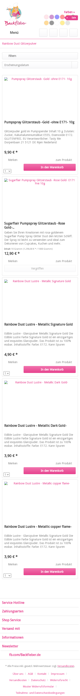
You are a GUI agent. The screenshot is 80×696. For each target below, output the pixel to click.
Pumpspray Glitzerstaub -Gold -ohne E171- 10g (39, 122)
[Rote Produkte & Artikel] (62, 17)
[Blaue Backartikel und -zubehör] (57, 17)
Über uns (18, 673)
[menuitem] (10, 33)
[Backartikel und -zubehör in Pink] (46, 17)
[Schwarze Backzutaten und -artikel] (51, 23)
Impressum (57, 673)
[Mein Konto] (63, 33)
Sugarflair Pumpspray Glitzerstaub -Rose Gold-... (34, 225)
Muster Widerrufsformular (38, 686)
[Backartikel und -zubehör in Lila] (51, 17)
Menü (14, 32)
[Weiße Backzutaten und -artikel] (57, 23)
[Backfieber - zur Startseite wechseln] (15, 14)
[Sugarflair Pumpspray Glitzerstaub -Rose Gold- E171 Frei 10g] (40, 196)
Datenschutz (38, 680)
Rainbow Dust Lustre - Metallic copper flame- (38, 527)
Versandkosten (65, 666)
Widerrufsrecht (59, 680)
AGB (30, 673)
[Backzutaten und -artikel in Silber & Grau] (67, 23)
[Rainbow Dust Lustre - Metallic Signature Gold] (40, 298)
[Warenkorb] (73, 33)
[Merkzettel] (53, 33)
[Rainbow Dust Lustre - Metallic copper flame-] (40, 500)
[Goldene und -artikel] (62, 23)
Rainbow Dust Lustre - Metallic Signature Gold (38, 324)
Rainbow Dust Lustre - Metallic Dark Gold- (35, 426)
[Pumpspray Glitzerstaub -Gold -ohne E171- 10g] (40, 95)
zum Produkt (64, 160)
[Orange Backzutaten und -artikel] (46, 23)
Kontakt (42, 673)
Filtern (12, 55)
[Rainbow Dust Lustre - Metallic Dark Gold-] (40, 399)
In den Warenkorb (52, 167)
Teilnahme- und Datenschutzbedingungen (40, 692)
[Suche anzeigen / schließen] (43, 33)
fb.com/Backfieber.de (25, 655)
